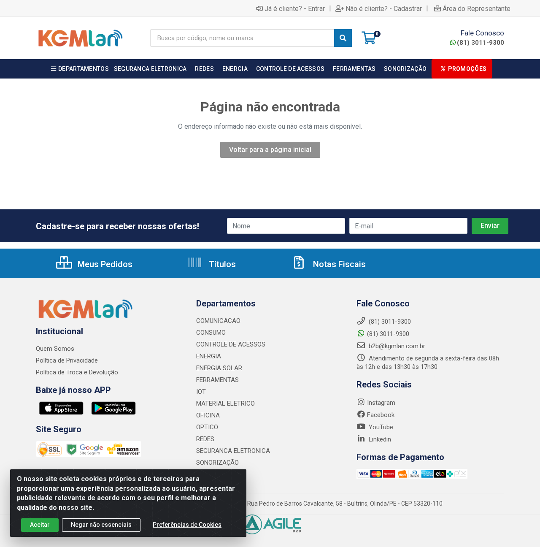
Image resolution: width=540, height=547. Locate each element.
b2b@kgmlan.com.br (396, 346)
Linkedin (379, 439)
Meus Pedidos (104, 264)
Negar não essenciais (101, 524)
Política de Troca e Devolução (77, 372)
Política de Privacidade (67, 360)
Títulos (221, 264)
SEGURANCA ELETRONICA (233, 451)
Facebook (380, 415)
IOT (201, 391)
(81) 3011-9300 (480, 42)
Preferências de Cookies (187, 524)
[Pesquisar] (343, 38)
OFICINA (208, 415)
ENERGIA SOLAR (219, 368)
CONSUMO (211, 332)
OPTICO (207, 427)
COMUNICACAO (218, 321)
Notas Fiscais (338, 264)
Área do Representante (476, 8)
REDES (205, 439)
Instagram (381, 402)
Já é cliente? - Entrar (295, 8)
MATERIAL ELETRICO (225, 403)
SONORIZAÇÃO (217, 462)
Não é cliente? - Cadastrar (384, 8)
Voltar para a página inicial (270, 150)
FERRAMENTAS (217, 380)
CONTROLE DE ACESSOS (230, 344)
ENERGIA (208, 356)
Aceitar (40, 524)
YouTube (380, 427)
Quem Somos (55, 348)
